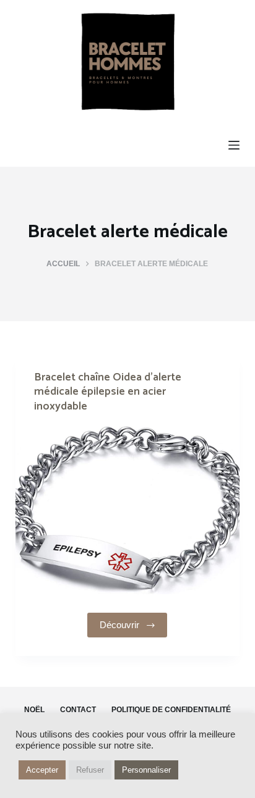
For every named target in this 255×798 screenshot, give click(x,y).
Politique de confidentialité (171, 709)
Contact (78, 709)
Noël (34, 709)
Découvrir (119, 625)
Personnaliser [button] (146, 770)
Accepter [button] (42, 770)
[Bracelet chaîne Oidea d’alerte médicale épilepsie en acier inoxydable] (127, 510)
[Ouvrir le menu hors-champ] (234, 145)
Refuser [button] (90, 770)
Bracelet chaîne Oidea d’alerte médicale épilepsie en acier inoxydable (107, 392)
